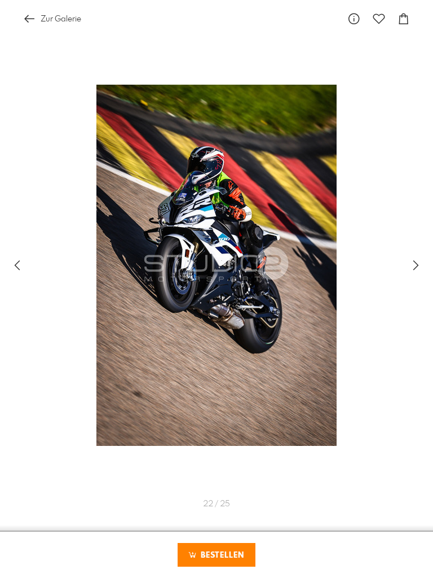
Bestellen (221, 555)
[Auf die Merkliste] (379, 19)
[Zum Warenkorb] (403, 19)
